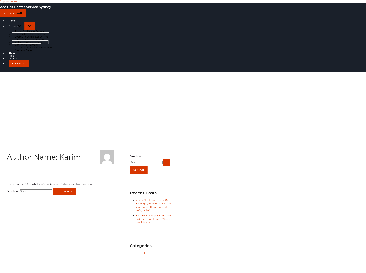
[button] (20, 26)
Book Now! (18, 63)
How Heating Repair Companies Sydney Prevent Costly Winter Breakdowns (154, 219)
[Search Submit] (56, 191)
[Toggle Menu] (29, 26)
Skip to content (9, 1)
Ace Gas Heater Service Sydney (25, 7)
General (140, 253)
